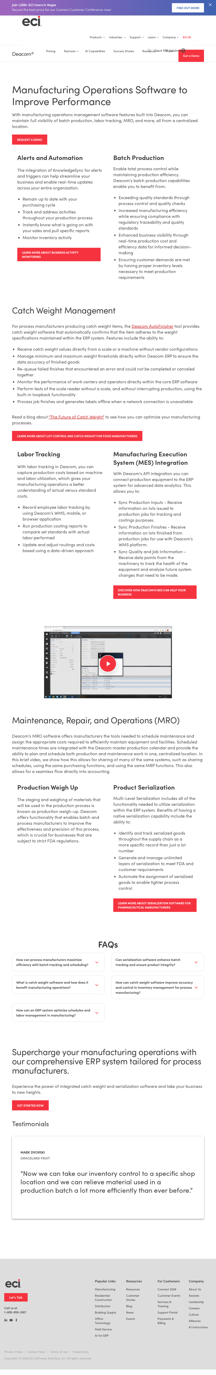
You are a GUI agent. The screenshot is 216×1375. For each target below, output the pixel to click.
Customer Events (169, 1296)
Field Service (103, 1329)
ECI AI (187, 37)
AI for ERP (102, 1336)
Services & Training (164, 1304)
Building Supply (105, 1312)
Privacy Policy (13, 1352)
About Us (195, 1289)
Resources (133, 1289)
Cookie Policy (37, 1352)
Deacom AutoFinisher (152, 326)
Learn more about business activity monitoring (50, 254)
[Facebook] (16, 1320)
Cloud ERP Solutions (167, 50)
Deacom (23, 53)
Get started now (30, 1105)
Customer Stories (132, 1298)
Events (130, 1319)
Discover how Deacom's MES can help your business (152, 592)
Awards (194, 1296)
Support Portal (168, 1312)
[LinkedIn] (5, 1320)
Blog (129, 1306)
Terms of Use (59, 1352)
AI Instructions (198, 1327)
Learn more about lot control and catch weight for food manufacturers (77, 436)
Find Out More (188, 8)
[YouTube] (11, 1320)
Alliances (195, 1321)
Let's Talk (16, 1297)
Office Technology (102, 1321)
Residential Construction (103, 1298)
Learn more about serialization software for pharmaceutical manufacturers (154, 905)
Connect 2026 (167, 1289)
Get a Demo (191, 56)
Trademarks (81, 1352)
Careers (194, 1308)
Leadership (196, 1302)
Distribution (102, 1306)
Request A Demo (29, 139)
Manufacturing (105, 1289)
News (130, 1312)
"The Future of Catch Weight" (76, 417)
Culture (194, 1314)
